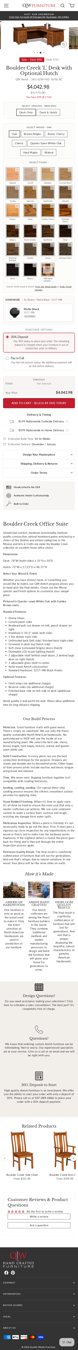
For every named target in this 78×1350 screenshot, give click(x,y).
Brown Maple (32, 134)
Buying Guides (12, 1305)
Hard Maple (30, 152)
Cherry (19, 143)
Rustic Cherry (56, 134)
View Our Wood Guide (46, 286)
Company (9, 1282)
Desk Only (26, 112)
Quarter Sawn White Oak (46, 143)
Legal (7, 1316)
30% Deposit (19, 337)
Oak (14, 134)
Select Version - (39, 106)
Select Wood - (38, 127)
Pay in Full (17, 358)
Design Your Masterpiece (39, 454)
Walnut (48, 152)
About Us (9, 1327)
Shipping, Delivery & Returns (39, 463)
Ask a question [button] (39, 1225)
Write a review (39, 1216)
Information (12, 1293)
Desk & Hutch (48, 112)
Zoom (17, 170)
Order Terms (39, 472)
